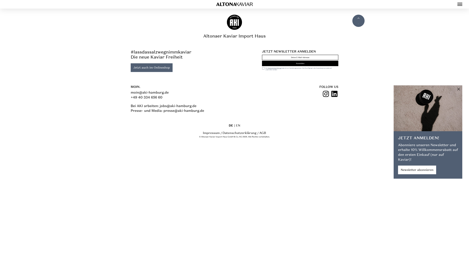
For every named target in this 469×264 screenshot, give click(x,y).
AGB (262, 133)
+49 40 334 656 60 (146, 97)
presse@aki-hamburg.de (183, 110)
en (238, 125)
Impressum (211, 133)
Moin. (135, 87)
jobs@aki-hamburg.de (178, 106)
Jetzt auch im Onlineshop (151, 67)
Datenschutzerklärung (239, 133)
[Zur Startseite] (234, 4)
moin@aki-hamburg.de (150, 92)
